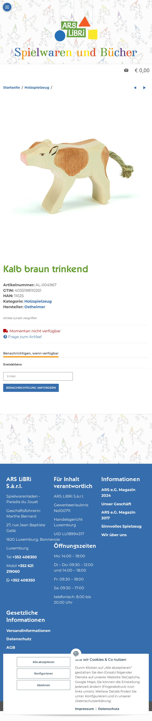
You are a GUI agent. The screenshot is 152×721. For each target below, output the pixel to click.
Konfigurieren (43, 673)
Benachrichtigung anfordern (31, 387)
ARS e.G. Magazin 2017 (118, 515)
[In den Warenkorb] (6, 100)
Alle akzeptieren (43, 662)
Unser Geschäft (116, 504)
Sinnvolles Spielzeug (121, 526)
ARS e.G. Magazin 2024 (118, 492)
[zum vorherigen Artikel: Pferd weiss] (135, 87)
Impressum (84, 709)
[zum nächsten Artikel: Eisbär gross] (144, 87)
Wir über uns (114, 535)
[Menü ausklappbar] (7, 7)
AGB (10, 647)
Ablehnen (43, 685)
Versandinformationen (28, 630)
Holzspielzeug (38, 301)
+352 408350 (24, 557)
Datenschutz (18, 639)
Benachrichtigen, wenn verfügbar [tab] (31, 353)
